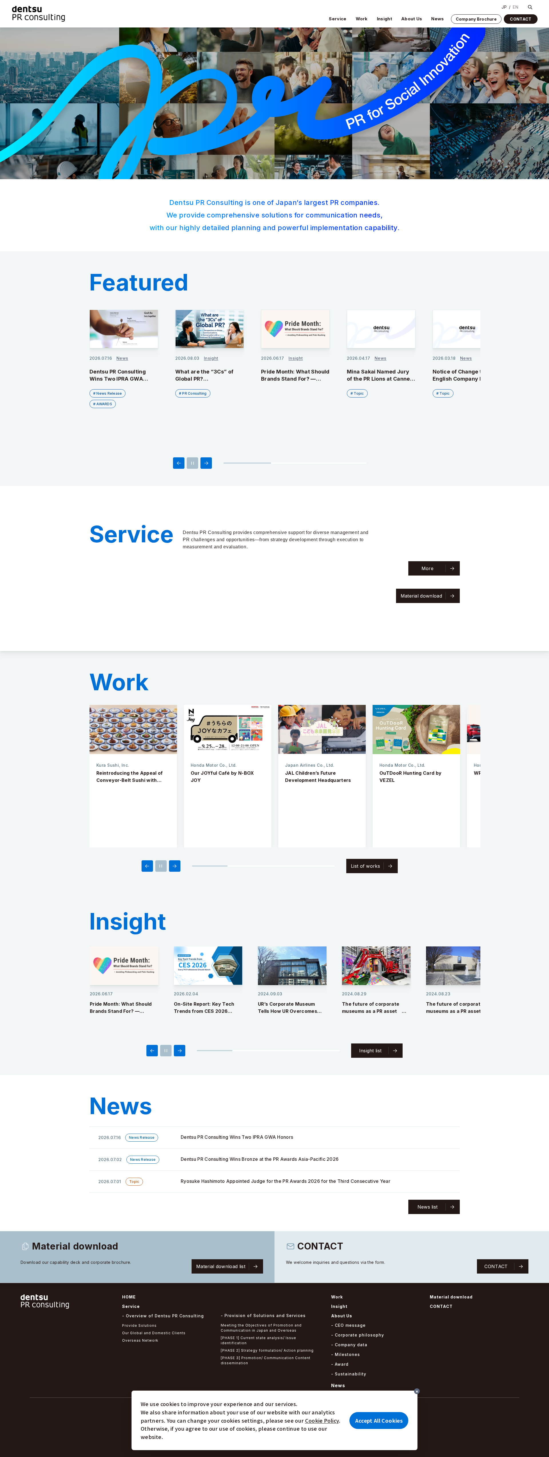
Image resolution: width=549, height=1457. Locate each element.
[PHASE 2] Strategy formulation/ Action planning (267, 1350)
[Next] (206, 463)
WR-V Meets (394, 773)
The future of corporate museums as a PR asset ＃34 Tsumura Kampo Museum (375, 1011)
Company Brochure (476, 19)
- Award (340, 1364)
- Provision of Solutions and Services (263, 1315)
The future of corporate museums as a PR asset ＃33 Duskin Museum (458, 1011)
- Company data (349, 1344)
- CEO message (348, 1325)
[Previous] (178, 463)
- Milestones (345, 1354)
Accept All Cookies (379, 1420)
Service (337, 18)
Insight (384, 18)
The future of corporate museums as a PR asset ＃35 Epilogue (290, 1011)
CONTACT (520, 19)
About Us (411, 18)
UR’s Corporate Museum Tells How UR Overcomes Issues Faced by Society (203, 1011)
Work (362, 18)
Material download (451, 1296)
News (437, 18)
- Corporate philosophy (357, 1335)
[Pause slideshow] (192, 463)
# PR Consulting (107, 393)
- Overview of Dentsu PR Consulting (163, 1315)
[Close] (416, 1391)
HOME (129, 1296)
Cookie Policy (322, 1420)
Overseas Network (140, 1340)
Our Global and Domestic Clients (154, 1333)
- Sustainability (348, 1373)
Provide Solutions (139, 1325)
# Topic (271, 393)
